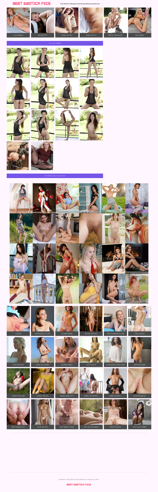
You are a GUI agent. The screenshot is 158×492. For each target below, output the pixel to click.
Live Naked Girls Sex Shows (54, 176)
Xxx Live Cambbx (55, 43)
